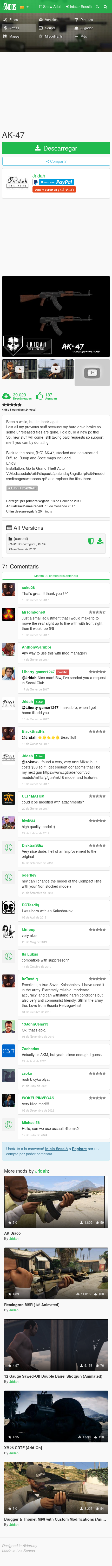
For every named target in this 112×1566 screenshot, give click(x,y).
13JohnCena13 (35, 1024)
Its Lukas (30, 954)
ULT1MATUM (33, 796)
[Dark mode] (97, 6)
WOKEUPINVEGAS (38, 1097)
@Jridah (29, 677)
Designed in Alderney (19, 1545)
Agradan (51, 398)
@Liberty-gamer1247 (40, 707)
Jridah (38, 175)
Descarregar (59, 147)
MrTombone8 (33, 612)
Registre (79, 1148)
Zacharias (30, 1048)
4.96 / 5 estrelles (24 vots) (19, 409)
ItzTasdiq (30, 978)
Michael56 (31, 1122)
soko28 (28, 587)
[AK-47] (56, 316)
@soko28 (30, 761)
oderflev (29, 875)
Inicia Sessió (56, 1148)
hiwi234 (28, 820)
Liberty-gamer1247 (38, 671)
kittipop (29, 929)
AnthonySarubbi (36, 647)
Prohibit (62, 672)
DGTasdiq (30, 904)
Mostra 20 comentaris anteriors (56, 575)
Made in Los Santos (18, 1550)
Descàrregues (22, 398)
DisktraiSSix (32, 845)
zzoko (27, 1073)
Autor (39, 702)
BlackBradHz (33, 731)
